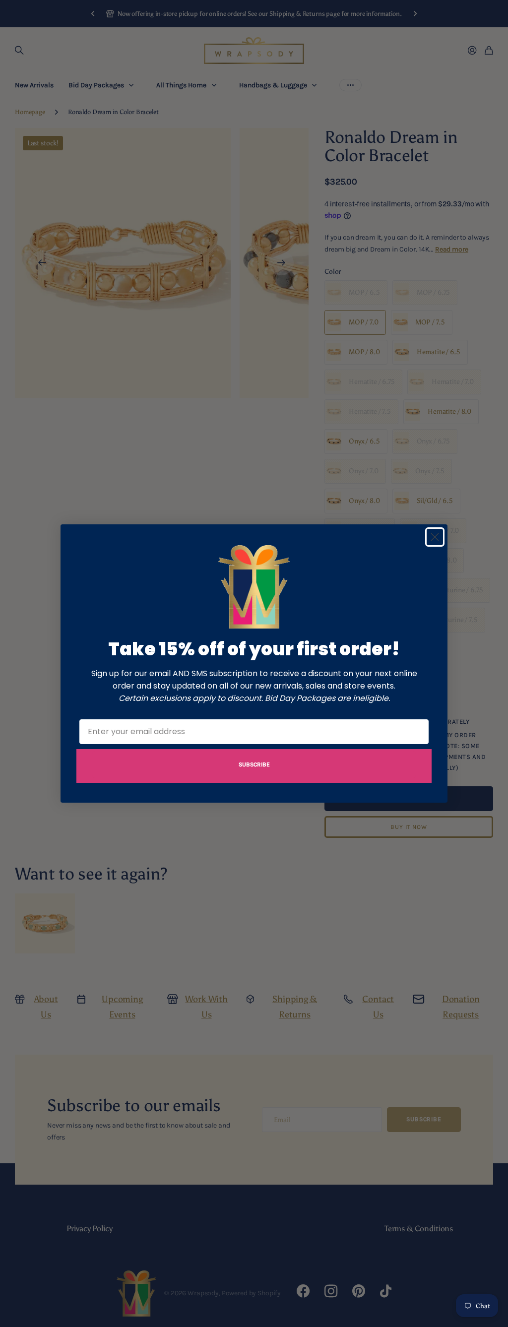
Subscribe (254, 764)
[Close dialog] (435, 537)
